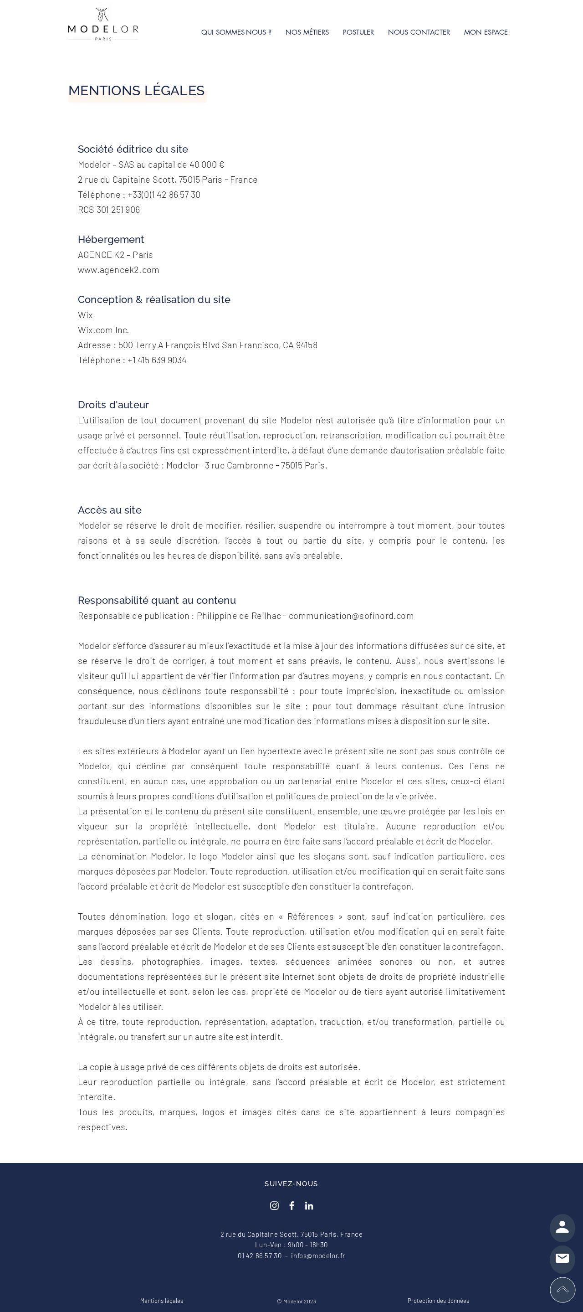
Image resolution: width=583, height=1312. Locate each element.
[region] (562, 1228)
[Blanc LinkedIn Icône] (309, 1205)
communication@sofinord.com (351, 615)
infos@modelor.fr (318, 1255)
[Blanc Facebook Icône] (291, 1205)
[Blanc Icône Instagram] (274, 1205)
